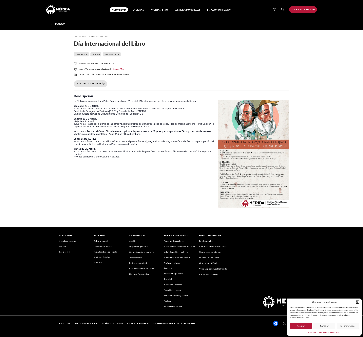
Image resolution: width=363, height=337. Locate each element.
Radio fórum (64, 252)
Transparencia (135, 257)
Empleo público (206, 241)
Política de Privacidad (331, 332)
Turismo (167, 301)
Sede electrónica (302, 9)
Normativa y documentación (141, 252)
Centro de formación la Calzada (213, 246)
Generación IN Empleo (209, 263)
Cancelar (324, 326)
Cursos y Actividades (208, 274)
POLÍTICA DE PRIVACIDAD (87, 323)
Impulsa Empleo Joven (209, 257)
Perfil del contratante (138, 263)
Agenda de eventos (67, 241)
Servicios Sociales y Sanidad (176, 295)
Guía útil (98, 262)
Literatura (81, 54)
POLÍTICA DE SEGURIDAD (138, 323)
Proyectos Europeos (173, 284)
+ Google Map (117, 69)
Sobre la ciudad (101, 241)
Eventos (60, 24)
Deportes (168, 268)
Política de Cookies (315, 332)
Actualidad (119, 9)
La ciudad (138, 9)
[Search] (282, 9)
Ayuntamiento (159, 9)
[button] (357, 302)
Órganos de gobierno (138, 246)
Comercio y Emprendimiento (177, 257)
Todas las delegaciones (174, 241)
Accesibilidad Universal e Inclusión (179, 246)
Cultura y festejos (102, 257)
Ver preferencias (347, 326)
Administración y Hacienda (176, 252)
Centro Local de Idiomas (209, 252)
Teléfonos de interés (103, 246)
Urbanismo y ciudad (173, 306)
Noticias (63, 246)
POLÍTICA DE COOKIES (112, 323)
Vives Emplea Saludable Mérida (213, 269)
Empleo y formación (219, 9)
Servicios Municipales (187, 9)
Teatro (96, 54)
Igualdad (168, 279)
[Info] (274, 9)
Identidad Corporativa (139, 274)
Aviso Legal (65, 323)
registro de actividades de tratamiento (174, 323)
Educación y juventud (173, 273)
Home (76, 37)
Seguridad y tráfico (172, 290)
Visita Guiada (112, 54)
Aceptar (301, 326)
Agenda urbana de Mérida (105, 252)
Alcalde (132, 241)
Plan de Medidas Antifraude (141, 268)
